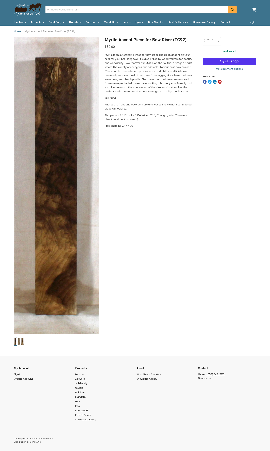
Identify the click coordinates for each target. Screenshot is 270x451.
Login (252, 22)
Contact (225, 22)
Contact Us (204, 378)
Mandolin (110, 22)
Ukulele (74, 22)
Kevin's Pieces (177, 22)
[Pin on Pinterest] (220, 82)
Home (17, 31)
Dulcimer (91, 22)
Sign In (17, 374)
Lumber (19, 22)
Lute (126, 22)
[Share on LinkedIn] (215, 82)
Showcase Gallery (204, 22)
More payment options (229, 68)
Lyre (138, 22)
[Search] (232, 9)
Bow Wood (155, 22)
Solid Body (56, 22)
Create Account (23, 378)
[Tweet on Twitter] (210, 82)
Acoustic (36, 22)
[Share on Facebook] (205, 82)
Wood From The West (149, 374)
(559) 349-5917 (215, 374)
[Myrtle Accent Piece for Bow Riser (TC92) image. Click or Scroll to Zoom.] (56, 185)
